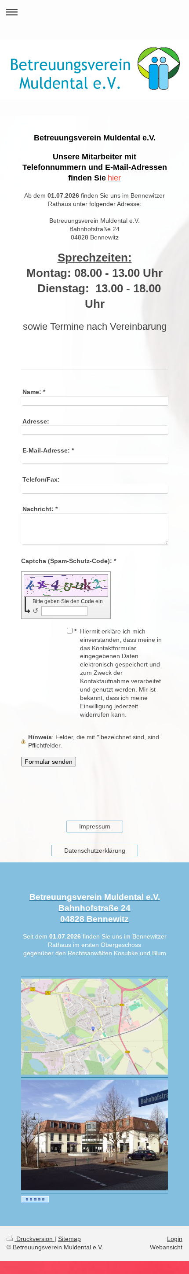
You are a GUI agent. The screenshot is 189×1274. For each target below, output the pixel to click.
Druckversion (35, 1238)
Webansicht (166, 1247)
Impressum (94, 826)
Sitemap (69, 1238)
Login (174, 1238)
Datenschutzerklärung (94, 850)
